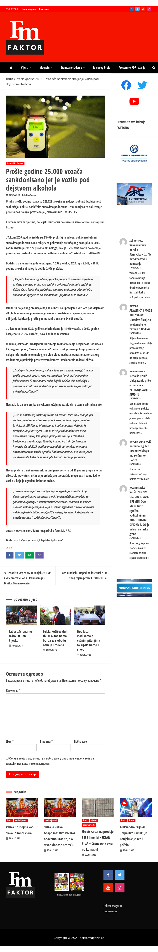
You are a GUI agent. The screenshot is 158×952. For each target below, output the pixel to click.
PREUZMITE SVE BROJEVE (69, 894)
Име (9, 741)
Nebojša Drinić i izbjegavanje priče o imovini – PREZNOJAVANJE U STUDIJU (140, 385)
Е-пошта (46, 741)
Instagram (149, 9)
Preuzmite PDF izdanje (132, 67)
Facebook (132, 9)
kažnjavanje (24, 540)
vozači (60, 540)
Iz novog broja (101, 67)
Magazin (45, 67)
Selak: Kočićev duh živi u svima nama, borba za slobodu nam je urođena (55, 638)
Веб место (80, 741)
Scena (131, 820)
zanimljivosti (20, 820)
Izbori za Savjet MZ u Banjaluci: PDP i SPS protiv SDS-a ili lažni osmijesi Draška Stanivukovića (27, 578)
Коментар (13, 690)
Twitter (137, 9)
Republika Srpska (15, 163)
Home (9, 79)
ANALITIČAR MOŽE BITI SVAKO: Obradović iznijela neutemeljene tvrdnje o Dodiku (140, 319)
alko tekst (13, 540)
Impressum (44, 9)
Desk (9, 820)
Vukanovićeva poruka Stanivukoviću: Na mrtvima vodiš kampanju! (140, 254)
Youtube (143, 9)
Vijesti (24, 67)
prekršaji (36, 540)
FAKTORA (123, 127)
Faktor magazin (29, 9)
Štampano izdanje (71, 67)
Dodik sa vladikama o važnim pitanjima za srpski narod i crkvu (88, 640)
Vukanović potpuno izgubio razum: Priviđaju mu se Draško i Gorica (140, 450)
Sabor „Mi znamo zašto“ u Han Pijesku (20, 636)
